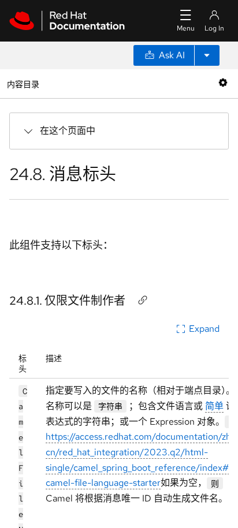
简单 (214, 406)
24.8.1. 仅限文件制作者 (67, 300)
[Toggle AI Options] (207, 55)
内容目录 (22, 83)
